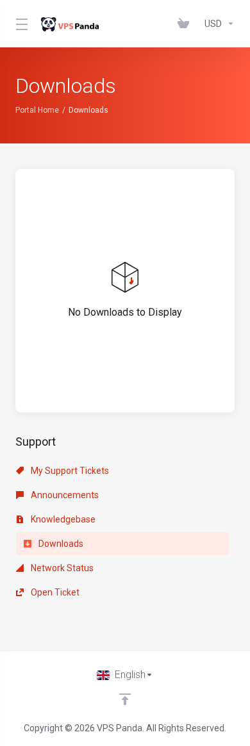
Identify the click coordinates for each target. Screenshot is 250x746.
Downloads (60, 544)
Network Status (61, 568)
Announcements (64, 495)
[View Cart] (185, 23)
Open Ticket (54, 592)
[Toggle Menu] (19, 24)
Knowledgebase (62, 519)
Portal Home (37, 110)
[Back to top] (125, 699)
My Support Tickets (69, 471)
